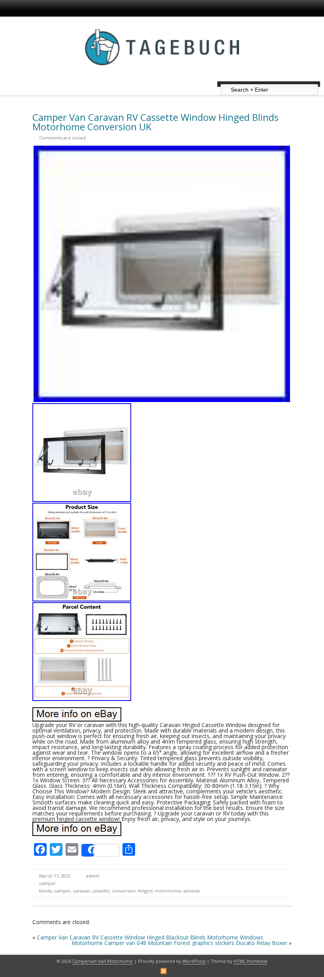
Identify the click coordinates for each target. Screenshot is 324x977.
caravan (81, 891)
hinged (145, 891)
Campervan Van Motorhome (102, 961)
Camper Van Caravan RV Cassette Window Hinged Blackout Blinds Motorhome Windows (150, 937)
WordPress (194, 961)
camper (47, 883)
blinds (45, 891)
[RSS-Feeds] (163, 971)
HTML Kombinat (250, 961)
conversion (124, 891)
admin (93, 876)
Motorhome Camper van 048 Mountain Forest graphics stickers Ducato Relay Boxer (179, 943)
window (191, 891)
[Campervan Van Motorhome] (162, 78)
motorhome (168, 891)
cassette (100, 891)
